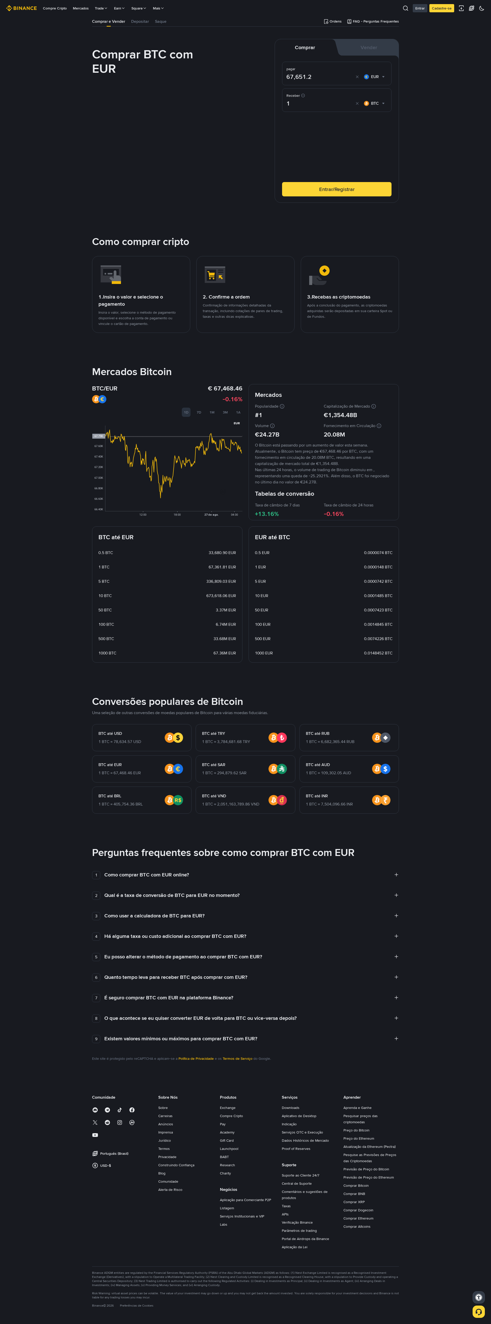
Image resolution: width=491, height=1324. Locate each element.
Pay (223, 1124)
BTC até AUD (318, 764)
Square (137, 8)
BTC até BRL (109, 796)
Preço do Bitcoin (356, 1130)
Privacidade (167, 1156)
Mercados (81, 8)
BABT (224, 1156)
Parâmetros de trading (299, 1230)
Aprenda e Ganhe (357, 1107)
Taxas (286, 1206)
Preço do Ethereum (358, 1138)
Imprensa (165, 1132)
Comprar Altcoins (357, 1226)
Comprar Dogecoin (358, 1210)
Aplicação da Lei (294, 1247)
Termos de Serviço (237, 1058)
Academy (227, 1132)
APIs (285, 1214)
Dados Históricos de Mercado (305, 1140)
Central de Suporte (297, 1183)
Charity (225, 1173)
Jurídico (164, 1140)
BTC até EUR (110, 764)
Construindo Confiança (176, 1165)
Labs (223, 1224)
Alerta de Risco (170, 1189)
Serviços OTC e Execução (302, 1132)
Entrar (420, 8)
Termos (164, 1148)
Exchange (228, 1107)
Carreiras (165, 1116)
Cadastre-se (442, 8)
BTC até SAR (213, 764)
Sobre (163, 1107)
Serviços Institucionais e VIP (242, 1216)
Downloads (290, 1107)
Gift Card (227, 1140)
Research (227, 1165)
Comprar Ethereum (358, 1218)
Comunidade (168, 1181)
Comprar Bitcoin (356, 1185)
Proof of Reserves (296, 1148)
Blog (161, 1173)
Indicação (289, 1124)
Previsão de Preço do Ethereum (368, 1177)
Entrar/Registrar (337, 189)
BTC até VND (214, 796)
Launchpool (229, 1148)
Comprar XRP (354, 1202)
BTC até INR (317, 796)
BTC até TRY (213, 733)
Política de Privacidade (196, 1058)
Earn (117, 8)
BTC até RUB (317, 733)
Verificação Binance (297, 1222)
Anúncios (165, 1124)
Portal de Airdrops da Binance (305, 1238)
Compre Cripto (55, 8)
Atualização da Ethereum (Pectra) (369, 1146)
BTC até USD (110, 733)
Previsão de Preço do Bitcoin (366, 1169)
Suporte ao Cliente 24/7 (300, 1175)
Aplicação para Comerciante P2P (245, 1200)
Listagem (227, 1208)
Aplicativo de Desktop (299, 1116)
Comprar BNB (354, 1193)
